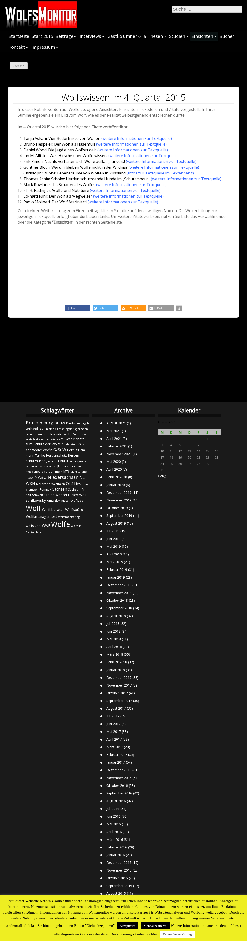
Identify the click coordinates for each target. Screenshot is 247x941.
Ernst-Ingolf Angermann (72, 429)
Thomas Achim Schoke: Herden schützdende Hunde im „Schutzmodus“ (86, 178)
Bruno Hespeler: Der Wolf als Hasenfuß (59, 144)
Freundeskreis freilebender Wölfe (49, 434)
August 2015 (116, 893)
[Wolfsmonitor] (41, 14)
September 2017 (119, 700)
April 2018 (114, 646)
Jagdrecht (53, 461)
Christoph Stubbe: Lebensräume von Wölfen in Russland (74, 173)
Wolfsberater (53, 509)
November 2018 (119, 592)
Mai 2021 (113, 430)
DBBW (59, 422)
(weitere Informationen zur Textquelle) (136, 138)
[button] (77, 308)
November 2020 (119, 454)
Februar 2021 (116, 446)
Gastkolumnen (122, 36)
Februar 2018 (116, 662)
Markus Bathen (71, 466)
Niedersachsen (63, 477)
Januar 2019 (115, 577)
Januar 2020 (115, 484)
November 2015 (119, 870)
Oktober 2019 (117, 508)
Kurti (64, 460)
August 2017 (116, 708)
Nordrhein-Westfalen (50, 484)
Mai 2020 (113, 461)
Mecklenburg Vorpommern (44, 471)
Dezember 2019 (118, 492)
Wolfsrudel (33, 525)
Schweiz (37, 495)
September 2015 (119, 885)
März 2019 (114, 562)
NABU (40, 477)
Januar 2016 (115, 855)
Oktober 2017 (117, 693)
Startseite (18, 36)
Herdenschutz (56, 455)
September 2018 (119, 608)
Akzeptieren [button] (128, 926)
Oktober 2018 (117, 600)
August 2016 (116, 801)
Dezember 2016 (118, 770)
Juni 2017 (113, 723)
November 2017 (119, 685)
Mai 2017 (113, 731)
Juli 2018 (112, 623)
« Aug (162, 476)
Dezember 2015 (118, 862)
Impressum (43, 47)
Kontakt (16, 47)
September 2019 (119, 515)
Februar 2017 (116, 754)
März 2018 (114, 654)
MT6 (66, 471)
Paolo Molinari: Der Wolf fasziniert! (55, 202)
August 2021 (116, 423)
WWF (46, 525)
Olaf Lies (73, 483)
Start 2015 (42, 36)
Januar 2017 (115, 762)
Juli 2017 (112, 716)
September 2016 (119, 793)
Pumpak (45, 489)
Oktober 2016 (117, 785)
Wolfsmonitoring (69, 517)
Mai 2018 (113, 639)
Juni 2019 (113, 538)
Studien (177, 36)
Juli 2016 (112, 808)
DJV (41, 429)
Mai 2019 (113, 546)
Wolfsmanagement (41, 516)
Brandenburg (39, 423)
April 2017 (114, 739)
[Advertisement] (123, 264)
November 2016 (119, 777)
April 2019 (114, 554)
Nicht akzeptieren (155, 926)
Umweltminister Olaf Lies (65, 500)
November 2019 (119, 500)
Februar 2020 (116, 477)
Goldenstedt (69, 444)
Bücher (227, 36)
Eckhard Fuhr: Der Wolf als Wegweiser (57, 196)
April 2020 (114, 469)
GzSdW (59, 449)
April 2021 (114, 438)
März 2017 (114, 747)
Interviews (90, 36)
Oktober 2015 (117, 878)
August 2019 (116, 523)
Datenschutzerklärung (177, 934)
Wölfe (60, 524)
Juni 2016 (113, 816)
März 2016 (114, 839)
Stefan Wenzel (55, 495)
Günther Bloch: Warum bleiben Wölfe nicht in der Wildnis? (75, 167)
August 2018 (116, 616)
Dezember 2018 (118, 585)
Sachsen (59, 489)
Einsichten (202, 36)
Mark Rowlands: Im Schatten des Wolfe (58, 184)
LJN (58, 466)
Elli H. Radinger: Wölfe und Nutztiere (56, 190)
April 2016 (114, 831)
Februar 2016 (116, 847)
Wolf (33, 508)
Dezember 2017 (118, 677)
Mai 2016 (113, 824)
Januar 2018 (115, 669)
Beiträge (64, 36)
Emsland (50, 429)
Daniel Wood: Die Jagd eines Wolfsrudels (59, 150)
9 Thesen (153, 36)
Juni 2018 (113, 631)
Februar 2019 (116, 569)
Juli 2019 (112, 531)
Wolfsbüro (74, 509)
